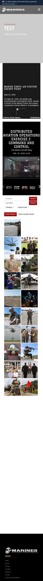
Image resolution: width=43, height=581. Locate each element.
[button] (9, 4)
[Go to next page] (19, 404)
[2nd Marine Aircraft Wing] (13, 9)
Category (9, 207)
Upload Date (23, 207)
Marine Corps (21, 550)
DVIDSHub (35, 118)
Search (33, 199)
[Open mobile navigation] (39, 9)
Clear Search (10, 214)
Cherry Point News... (12, 118)
